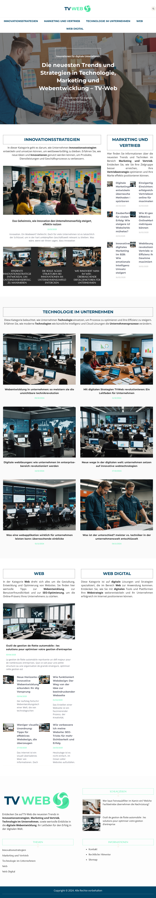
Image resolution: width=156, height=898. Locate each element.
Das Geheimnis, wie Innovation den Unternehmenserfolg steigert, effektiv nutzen (52, 222)
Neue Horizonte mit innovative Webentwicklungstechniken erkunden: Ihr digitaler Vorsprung (35, 684)
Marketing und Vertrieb (62, 21)
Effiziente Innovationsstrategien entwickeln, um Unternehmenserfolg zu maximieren (18, 276)
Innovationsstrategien (21, 21)
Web (139, 21)
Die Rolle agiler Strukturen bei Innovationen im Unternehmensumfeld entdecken (52, 276)
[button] (153, 8)
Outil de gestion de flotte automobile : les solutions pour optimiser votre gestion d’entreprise (124, 821)
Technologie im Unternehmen (108, 21)
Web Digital (74, 28)
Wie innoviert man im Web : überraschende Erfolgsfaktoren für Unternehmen (87, 276)
